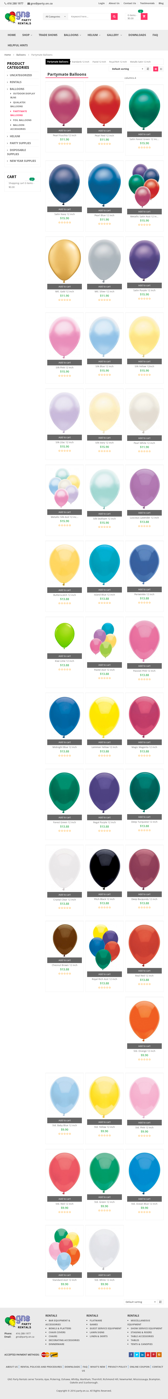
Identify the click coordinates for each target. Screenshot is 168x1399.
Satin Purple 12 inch (144, 290)
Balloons (71, 35)
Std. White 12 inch (104, 1280)
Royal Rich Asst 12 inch (104, 979)
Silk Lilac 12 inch (65, 442)
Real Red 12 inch (144, 975)
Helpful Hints (18, 45)
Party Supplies (20, 143)
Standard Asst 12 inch (64, 1280)
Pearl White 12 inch (144, 443)
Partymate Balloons (57, 61)
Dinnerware (56, 1344)
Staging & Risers (141, 1332)
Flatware (96, 1320)
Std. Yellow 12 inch (104, 1127)
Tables (135, 1340)
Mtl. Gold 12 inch (64, 291)
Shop (26, 35)
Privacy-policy (117, 1366)
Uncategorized (21, 75)
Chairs (53, 1336)
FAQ (155, 35)
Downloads (137, 35)
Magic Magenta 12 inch (144, 747)
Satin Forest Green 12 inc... (144, 139)
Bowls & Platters (60, 1328)
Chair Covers (57, 1332)
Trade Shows (48, 35)
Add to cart (65, 130)
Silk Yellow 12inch (144, 366)
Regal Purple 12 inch (104, 822)
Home (12, 35)
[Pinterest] (153, 1354)
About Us (114, 3)
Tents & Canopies (142, 1344)
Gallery (113, 35)
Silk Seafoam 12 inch (104, 518)
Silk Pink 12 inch (65, 367)
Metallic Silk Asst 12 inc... (64, 517)
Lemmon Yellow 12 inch (104, 747)
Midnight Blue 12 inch (64, 747)
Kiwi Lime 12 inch (64, 661)
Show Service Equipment (146, 1328)
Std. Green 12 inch (104, 1202)
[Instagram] (159, 1354)
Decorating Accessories (64, 1340)
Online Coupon (139, 1366)
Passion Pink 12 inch (144, 671)
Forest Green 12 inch (64, 822)
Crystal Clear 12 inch (64, 899)
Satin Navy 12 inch (64, 214)
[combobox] (55, 16)
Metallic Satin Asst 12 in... (144, 216)
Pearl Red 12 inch (104, 135)
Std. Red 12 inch (65, 1204)
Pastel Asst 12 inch (104, 670)
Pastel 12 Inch (99, 61)
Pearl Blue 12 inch (104, 215)
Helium (93, 35)
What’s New (97, 1366)
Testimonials (147, 3)
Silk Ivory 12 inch (104, 442)
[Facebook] (131, 1354)
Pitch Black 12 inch (104, 899)
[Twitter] (137, 1354)
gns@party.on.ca (41, 3)
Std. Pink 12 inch (144, 1127)
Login (101, 3)
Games (94, 1324)
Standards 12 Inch (80, 61)
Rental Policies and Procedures (41, 1366)
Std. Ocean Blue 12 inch (144, 1204)
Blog (161, 3)
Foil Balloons (22, 120)
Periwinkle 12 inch (144, 594)
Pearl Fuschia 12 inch (64, 135)
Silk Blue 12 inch (104, 366)
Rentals (15, 82)
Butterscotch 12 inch (64, 595)
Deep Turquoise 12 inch (144, 822)
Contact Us (130, 3)
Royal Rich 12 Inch (118, 61)
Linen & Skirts (99, 1336)
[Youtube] (148, 1354)
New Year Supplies (23, 161)
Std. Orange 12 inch (144, 1051)
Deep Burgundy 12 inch (144, 899)
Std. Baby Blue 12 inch (64, 1125)
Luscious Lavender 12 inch (144, 517)
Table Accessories (142, 1336)
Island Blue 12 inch (104, 594)
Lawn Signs (97, 1332)
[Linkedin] (142, 1354)
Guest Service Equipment (105, 1328)
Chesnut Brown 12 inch (64, 965)
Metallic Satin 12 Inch (140, 61)
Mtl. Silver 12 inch (104, 291)
